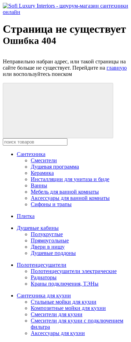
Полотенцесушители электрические (74, 271)
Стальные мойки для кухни (63, 302)
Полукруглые (47, 234)
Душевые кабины (38, 228)
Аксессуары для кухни (58, 333)
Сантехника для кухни (44, 295)
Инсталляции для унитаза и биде (70, 179)
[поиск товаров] (58, 110)
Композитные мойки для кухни (68, 308)
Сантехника (31, 154)
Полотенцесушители (41, 265)
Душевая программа (55, 167)
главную (117, 68)
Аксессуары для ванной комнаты (70, 198)
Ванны (39, 185)
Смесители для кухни (56, 314)
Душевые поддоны (53, 253)
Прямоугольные (50, 240)
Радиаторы (44, 277)
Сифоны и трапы (51, 204)
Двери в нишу (48, 247)
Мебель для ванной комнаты (65, 192)
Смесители (44, 160)
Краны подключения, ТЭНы (65, 284)
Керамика (42, 173)
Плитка (26, 216)
